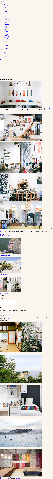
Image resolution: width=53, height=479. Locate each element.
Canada (5, 8)
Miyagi (6, 22)
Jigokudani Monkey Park (5, 255)
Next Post (7, 235)
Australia (5, 4)
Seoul (6, 35)
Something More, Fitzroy (5, 293)
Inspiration (3, 55)
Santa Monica (7, 46)
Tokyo (6, 27)
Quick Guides (6, 47)
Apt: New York (6, 50)
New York (6, 43)
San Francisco (7, 45)
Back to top (18, 478)
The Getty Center (3, 274)
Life (2, 51)
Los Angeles (7, 40)
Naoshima (7, 24)
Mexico (5, 28)
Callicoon (6, 38)
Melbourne (7, 6)
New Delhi (7, 19)
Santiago (6, 10)
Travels (3, 2)
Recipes (5, 54)
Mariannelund (7, 36)
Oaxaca (6, 29)
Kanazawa (7, 21)
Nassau (6, 7)
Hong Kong (5, 14)
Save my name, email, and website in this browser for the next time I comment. (14, 310)
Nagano (6, 23)
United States (6, 37)
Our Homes (4, 49)
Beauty (5, 52)
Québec (6, 9)
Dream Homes (6, 56)
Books (5, 53)
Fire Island (7, 39)
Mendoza (6, 3)
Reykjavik (6, 16)
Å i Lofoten (7, 31)
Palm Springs (7, 44)
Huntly (6, 5)
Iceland (5, 15)
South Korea (6, 34)
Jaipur (6, 18)
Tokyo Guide (6, 48)
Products (5, 57)
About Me (9, 318)
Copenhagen (7, 12)
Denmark (5, 11)
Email (1, 307)
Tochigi (6, 26)
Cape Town (7, 32)
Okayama (6, 25)
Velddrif (6, 33)
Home (3, 1)
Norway (5, 30)
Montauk (6, 42)
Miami (6, 41)
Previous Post (3, 235)
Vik (5, 17)
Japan (5, 20)
